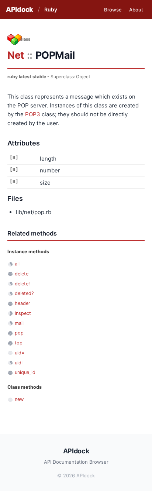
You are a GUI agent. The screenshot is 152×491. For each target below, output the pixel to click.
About (136, 10)
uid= (19, 353)
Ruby (50, 9)
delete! (22, 283)
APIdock (19, 9)
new (19, 399)
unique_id (25, 372)
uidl (19, 362)
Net (15, 55)
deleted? (24, 293)
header (22, 303)
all (17, 264)
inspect (23, 313)
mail (19, 323)
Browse (113, 10)
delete (21, 274)
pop (19, 333)
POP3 (32, 114)
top (19, 343)
